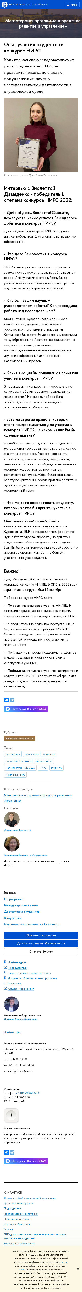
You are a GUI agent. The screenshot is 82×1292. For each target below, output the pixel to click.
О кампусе (13, 1192)
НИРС (43, 767)
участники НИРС (15, 774)
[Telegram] (12, 1152)
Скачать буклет (41, 951)
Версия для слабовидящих (19, 1243)
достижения (13, 754)
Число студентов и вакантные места (29, 973)
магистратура (43, 761)
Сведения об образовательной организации (30, 1198)
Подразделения (13, 1208)
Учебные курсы (17, 962)
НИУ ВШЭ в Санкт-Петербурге (28, 4)
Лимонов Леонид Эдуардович (21, 1019)
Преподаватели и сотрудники (21, 1213)
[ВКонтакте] (6, 1152)
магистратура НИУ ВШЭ (20, 767)
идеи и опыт (32, 754)
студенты (49, 754)
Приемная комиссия (41, 935)
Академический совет (21, 988)
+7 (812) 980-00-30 (27, 1093)
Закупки (8, 1229)
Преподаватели (17, 967)
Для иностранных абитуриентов (41, 943)
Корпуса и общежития (17, 1224)
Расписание (15, 983)
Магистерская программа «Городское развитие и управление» (43, 23)
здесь (64, 1262)
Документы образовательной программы (32, 978)
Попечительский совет (17, 1219)
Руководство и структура (18, 1203)
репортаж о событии (18, 761)
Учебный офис (12, 1032)
